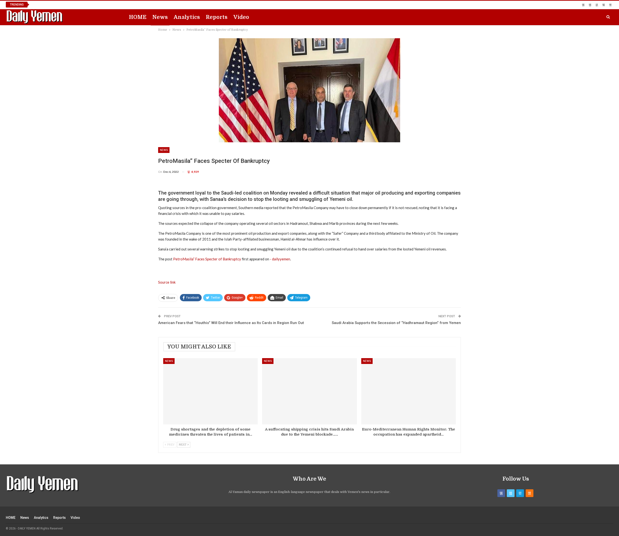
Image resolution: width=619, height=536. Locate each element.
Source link (167, 282)
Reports (217, 17)
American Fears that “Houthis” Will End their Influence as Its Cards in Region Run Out (231, 323)
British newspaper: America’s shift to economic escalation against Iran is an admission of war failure (112, 4)
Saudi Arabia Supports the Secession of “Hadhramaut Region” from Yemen (396, 323)
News (160, 17)
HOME (138, 17)
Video (241, 17)
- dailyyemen (280, 259)
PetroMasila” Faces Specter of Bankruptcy (207, 259)
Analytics (187, 17)
